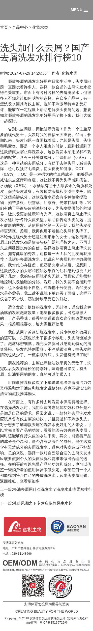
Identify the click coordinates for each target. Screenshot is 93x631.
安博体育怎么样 (13, 543)
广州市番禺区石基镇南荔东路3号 (33, 548)
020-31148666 (22, 553)
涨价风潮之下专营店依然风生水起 (42, 503)
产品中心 (20, 27)
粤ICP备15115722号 (53, 622)
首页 (4, 27)
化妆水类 (40, 27)
